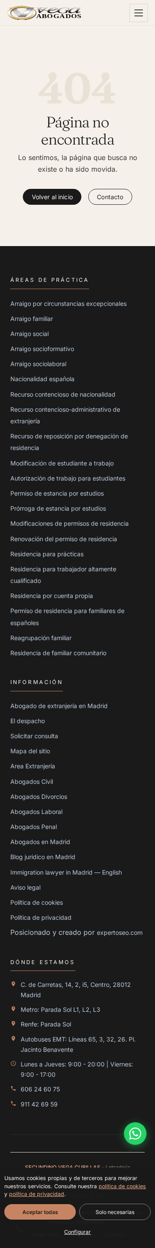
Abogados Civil (31, 781)
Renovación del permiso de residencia (63, 538)
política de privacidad (36, 1194)
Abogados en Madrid (40, 841)
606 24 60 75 (40, 1089)
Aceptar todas (40, 1211)
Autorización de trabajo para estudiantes (67, 478)
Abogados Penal (33, 826)
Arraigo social (29, 333)
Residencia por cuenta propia (51, 595)
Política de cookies (36, 902)
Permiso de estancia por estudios (57, 493)
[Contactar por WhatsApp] (135, 1133)
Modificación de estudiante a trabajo (62, 463)
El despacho (27, 720)
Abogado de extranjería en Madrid (59, 705)
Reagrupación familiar (40, 637)
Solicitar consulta (34, 736)
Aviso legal (25, 887)
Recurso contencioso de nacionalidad (62, 394)
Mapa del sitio (30, 751)
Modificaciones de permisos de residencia (69, 523)
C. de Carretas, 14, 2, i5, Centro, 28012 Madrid (76, 989)
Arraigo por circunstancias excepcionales (68, 303)
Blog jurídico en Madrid (42, 856)
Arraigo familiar (31, 318)
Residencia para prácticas (47, 554)
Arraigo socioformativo (42, 348)
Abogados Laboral (36, 811)
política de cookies (122, 1186)
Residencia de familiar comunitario (58, 652)
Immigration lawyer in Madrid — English (66, 872)
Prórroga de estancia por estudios (58, 508)
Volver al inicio (52, 196)
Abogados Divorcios (38, 796)
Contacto (110, 196)
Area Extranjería (32, 766)
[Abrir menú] (138, 12)
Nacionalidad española (42, 378)
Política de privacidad (40, 917)
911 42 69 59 (39, 1104)
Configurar (77, 1232)
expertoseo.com (120, 932)
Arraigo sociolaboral (38, 363)
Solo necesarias (115, 1211)
